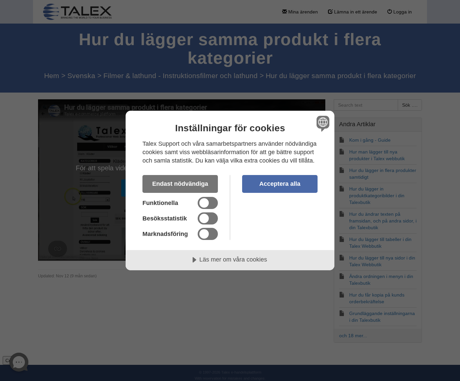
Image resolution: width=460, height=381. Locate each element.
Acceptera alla (279, 183)
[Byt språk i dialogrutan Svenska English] (321, 123)
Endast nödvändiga (180, 183)
